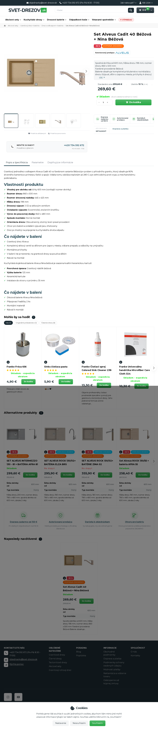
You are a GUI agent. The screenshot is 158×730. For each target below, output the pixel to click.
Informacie (110, 648)
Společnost (138, 648)
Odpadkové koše (78, 20)
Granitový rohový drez (60, 670)
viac (101, 77)
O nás (134, 652)
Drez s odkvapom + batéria (52, 26)
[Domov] (27, 10)
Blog (78, 652)
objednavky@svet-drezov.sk (23, 659)
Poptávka (81, 655)
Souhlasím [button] (97, 723)
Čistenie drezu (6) (48, 323)
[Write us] (6, 665)
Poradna (81, 648)
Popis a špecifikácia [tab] (17, 162)
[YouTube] (18, 697)
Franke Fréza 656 (17, 366)
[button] (151, 10)
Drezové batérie (55, 20)
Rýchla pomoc (17, 664)
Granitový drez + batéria (29, 26)
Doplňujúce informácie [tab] (60, 162)
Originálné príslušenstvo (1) (26, 323)
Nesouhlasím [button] (79, 723)
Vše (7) (8, 323)
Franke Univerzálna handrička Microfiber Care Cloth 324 (134, 370)
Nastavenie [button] (60, 723)
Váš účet (146, 3)
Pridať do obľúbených (38, 133)
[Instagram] (8, 697)
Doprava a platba (120, 129)
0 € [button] (145, 10)
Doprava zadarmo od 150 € (104, 119)
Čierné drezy (55, 658)
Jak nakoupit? (127, 3)
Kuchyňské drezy (33, 20)
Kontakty (135, 655)
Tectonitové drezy (58, 662)
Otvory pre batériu (134, 522)
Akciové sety (12, 20)
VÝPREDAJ (127, 20)
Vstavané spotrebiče (103, 20)
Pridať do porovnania (58, 133)
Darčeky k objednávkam (142, 119)
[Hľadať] (131, 10)
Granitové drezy (57, 655)
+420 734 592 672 (74, 145)
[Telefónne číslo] (6, 653)
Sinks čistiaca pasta (55, 366)
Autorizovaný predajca (122, 119)
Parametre (38, 162)
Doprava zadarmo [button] (112, 46)
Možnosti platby (111, 669)
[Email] (6, 660)
